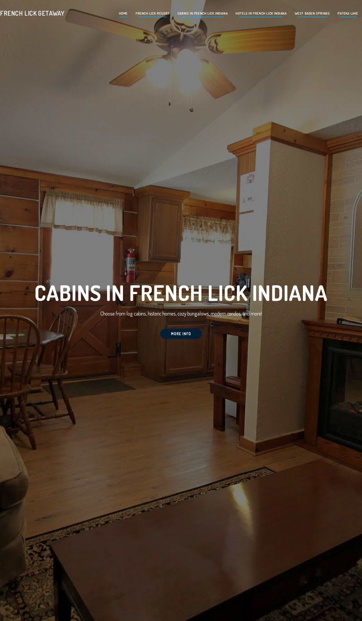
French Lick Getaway (32, 13)
